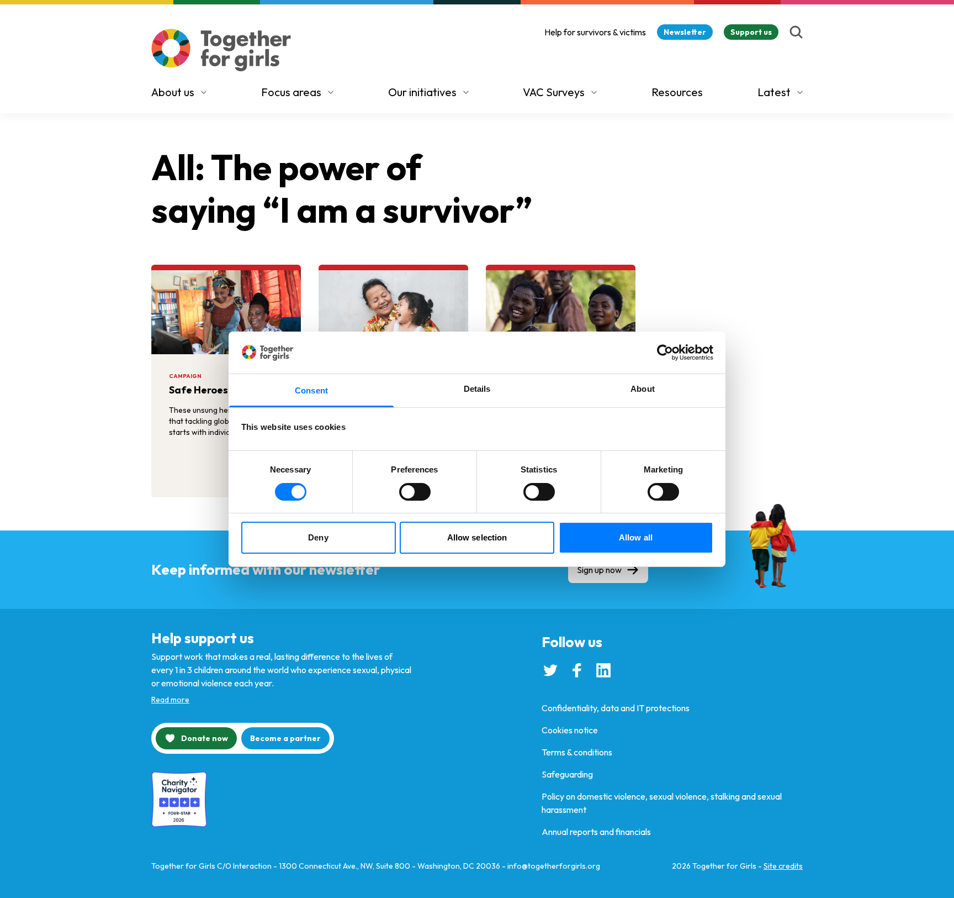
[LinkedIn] (603, 670)
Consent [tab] (311, 390)
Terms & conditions (577, 752)
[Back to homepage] (221, 50)
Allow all (636, 537)
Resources (677, 92)
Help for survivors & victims (595, 32)
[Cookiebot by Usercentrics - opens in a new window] (665, 352)
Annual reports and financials (596, 831)
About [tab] (642, 388)
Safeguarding (567, 774)
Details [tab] (477, 388)
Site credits (783, 866)
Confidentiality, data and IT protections (616, 707)
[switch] (415, 492)
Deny (318, 537)
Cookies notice (570, 730)
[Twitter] (550, 670)
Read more (170, 700)
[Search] (796, 32)
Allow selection (477, 537)
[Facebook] (577, 670)
